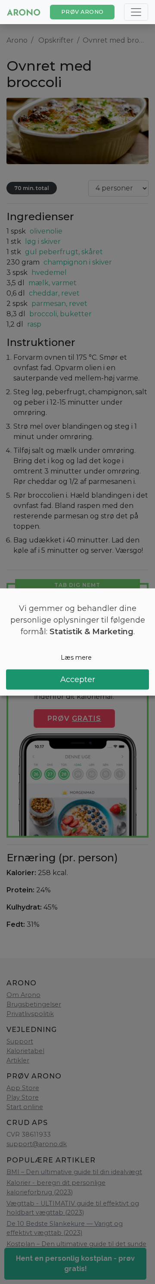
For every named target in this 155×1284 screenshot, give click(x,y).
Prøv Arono (82, 12)
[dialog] (77, 642)
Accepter (77, 679)
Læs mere (76, 657)
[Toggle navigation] (136, 12)
